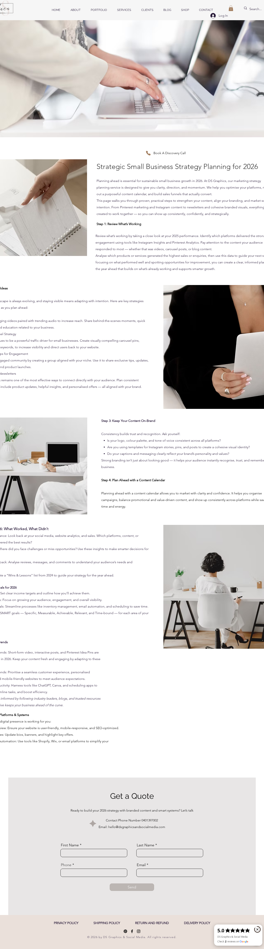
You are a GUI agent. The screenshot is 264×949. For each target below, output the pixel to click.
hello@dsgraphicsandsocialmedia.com (136, 827)
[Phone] (148, 153)
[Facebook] (132, 931)
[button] (231, 8)
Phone (66, 865)
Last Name (145, 845)
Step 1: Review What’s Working (119, 224)
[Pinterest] (125, 931)
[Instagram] (138, 931)
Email (141, 865)
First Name (70, 845)
